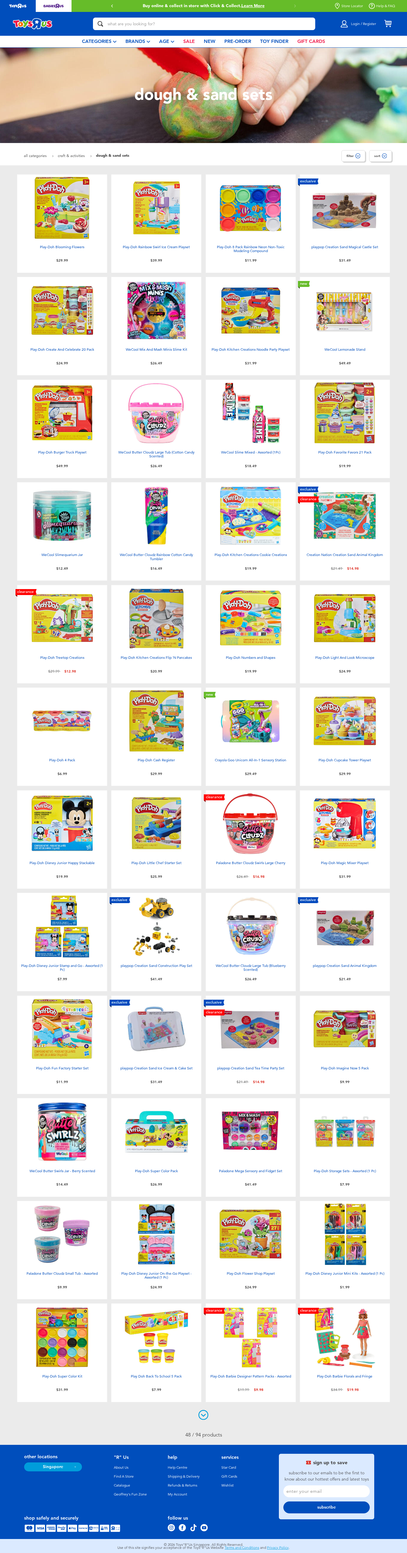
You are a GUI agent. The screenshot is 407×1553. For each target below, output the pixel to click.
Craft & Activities (72, 155)
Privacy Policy (278, 1548)
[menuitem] (99, 41)
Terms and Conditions (242, 1548)
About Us (121, 1467)
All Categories (36, 155)
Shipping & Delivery (184, 1476)
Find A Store (124, 1476)
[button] (112, 6)
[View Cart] (388, 24)
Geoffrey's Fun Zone (130, 1494)
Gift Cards (229, 1476)
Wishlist (227, 1485)
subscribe (326, 1507)
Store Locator (352, 6)
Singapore (53, 1466)
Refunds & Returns (182, 1485)
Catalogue (122, 1485)
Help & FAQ (385, 6)
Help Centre (177, 1467)
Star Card (228, 1467)
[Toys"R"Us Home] (33, 23)
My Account (177, 1494)
